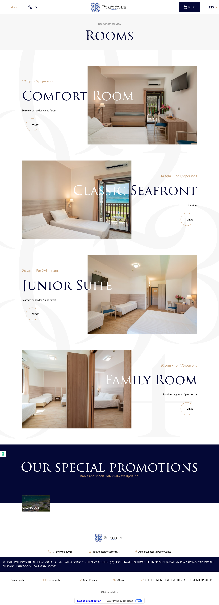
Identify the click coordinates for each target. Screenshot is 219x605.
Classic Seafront (135, 190)
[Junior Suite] (142, 294)
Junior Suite (67, 285)
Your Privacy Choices (120, 600)
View (35, 124)
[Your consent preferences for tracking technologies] (3, 454)
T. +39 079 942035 (62, 551)
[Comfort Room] (142, 105)
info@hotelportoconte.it (106, 551)
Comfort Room (78, 96)
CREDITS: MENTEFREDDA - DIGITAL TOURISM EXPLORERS (179, 580)
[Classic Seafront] (76, 200)
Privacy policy (18, 580)
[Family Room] (76, 389)
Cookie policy (54, 580)
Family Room (151, 380)
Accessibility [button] (111, 592)
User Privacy (90, 580)
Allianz (121, 580)
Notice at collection (89, 600)
